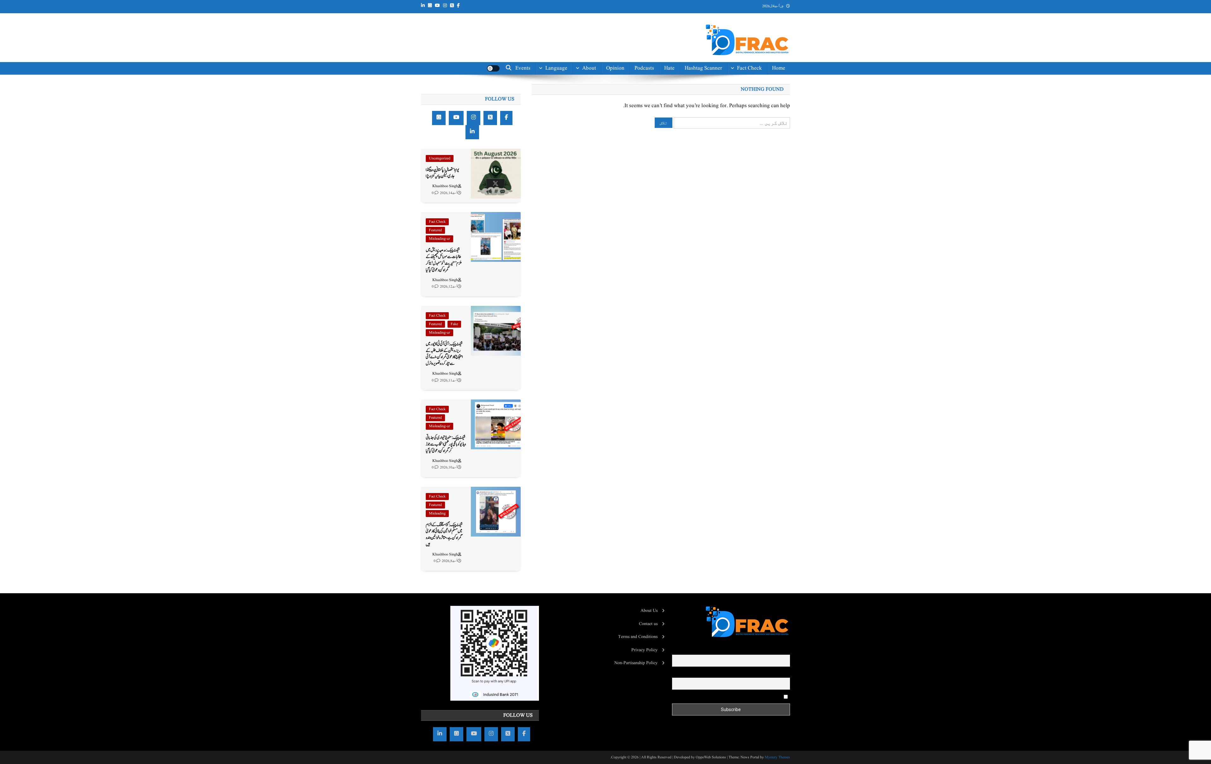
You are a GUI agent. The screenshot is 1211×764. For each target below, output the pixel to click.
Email (784, 673)
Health (754, 111)
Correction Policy (576, 147)
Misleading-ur (439, 238)
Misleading (437, 513)
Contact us (583, 190)
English (558, 97)
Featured (435, 230)
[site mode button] (493, 68)
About (589, 68)
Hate (669, 68)
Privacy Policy (644, 650)
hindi (561, 83)
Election (752, 97)
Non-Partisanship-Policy (575, 129)
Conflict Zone (746, 125)
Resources (584, 161)
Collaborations (579, 176)
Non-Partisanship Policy (636, 663)
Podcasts (644, 68)
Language (556, 68)
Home (778, 68)
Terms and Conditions (638, 637)
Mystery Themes (777, 757)
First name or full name (769, 650)
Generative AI (746, 83)
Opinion (615, 68)
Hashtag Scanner (703, 68)
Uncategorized (439, 158)
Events (522, 68)
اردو (564, 111)
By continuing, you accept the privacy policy (743, 696)
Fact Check (749, 68)
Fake (454, 324)
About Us (649, 610)
